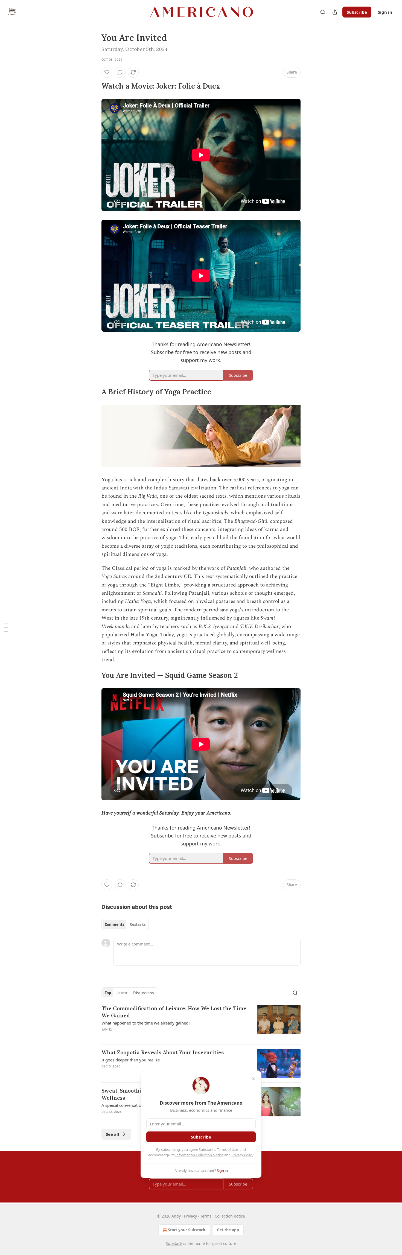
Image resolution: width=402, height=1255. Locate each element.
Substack (174, 1243)
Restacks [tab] (137, 924)
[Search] (322, 12)
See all (112, 1134)
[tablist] (125, 924)
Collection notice (230, 1216)
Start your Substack (186, 1229)
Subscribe (357, 12)
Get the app (228, 1229)
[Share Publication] (334, 12)
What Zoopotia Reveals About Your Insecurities (162, 1052)
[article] (201, 1022)
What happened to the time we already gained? (145, 1023)
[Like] (106, 72)
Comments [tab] (114, 924)
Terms (205, 1216)
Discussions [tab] (143, 992)
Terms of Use (227, 1149)
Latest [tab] (122, 992)
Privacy (190, 1216)
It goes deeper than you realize (130, 1060)
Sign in (385, 12)
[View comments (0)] (120, 72)
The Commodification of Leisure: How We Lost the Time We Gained (173, 1012)
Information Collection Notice (199, 1154)
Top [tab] (108, 992)
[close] (253, 1079)
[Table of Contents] (6, 627)
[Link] (93, 86)
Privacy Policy (242, 1154)
